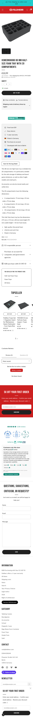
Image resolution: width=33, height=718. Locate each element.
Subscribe (16, 713)
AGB (3, 594)
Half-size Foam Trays (11, 276)
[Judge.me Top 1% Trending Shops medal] (25, 434)
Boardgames (6, 617)
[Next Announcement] (30, 3)
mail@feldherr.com (8, 649)
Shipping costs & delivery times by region (14, 105)
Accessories (5, 620)
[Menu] (2, 10)
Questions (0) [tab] (24, 355)
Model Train (5, 635)
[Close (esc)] (30, 688)
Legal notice (5, 591)
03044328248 (6, 653)
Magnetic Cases (7, 626)
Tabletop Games (7, 614)
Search (4, 585)
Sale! (3, 638)
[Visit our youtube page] (16, 667)
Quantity (4, 81)
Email (4, 513)
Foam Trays (8, 279)
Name (4, 505)
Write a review (16, 370)
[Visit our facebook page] (2, 667)
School (4, 623)
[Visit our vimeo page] (11, 667)
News (3, 582)
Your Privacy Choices (8, 588)
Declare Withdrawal (9, 602)
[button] (3, 714)
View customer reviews (11, 474)
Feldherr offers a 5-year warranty (12, 573)
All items (7, 283)
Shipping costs (6, 579)
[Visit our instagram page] (7, 667)
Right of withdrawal (8, 597)
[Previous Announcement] (3, 3)
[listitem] (16, 3)
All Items (4, 576)
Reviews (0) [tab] (9, 355)
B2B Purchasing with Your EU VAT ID (13, 570)
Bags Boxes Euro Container (10, 629)
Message (5, 521)
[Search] (27, 10)
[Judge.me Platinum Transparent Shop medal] (16, 434)
